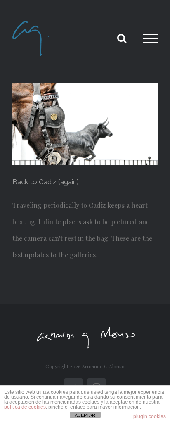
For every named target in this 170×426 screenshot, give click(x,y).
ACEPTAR (85, 415)
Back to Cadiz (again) (45, 182)
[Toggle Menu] (150, 38)
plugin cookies (149, 416)
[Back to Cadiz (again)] (85, 124)
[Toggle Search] (121, 38)
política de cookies (25, 407)
